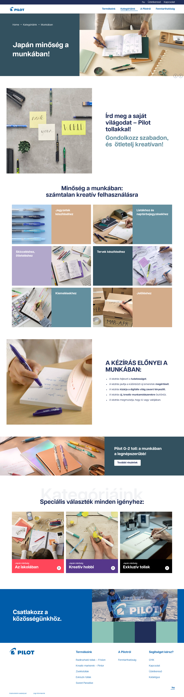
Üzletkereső (155, 671)
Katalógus (154, 677)
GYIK (151, 660)
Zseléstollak (82, 671)
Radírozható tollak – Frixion (91, 660)
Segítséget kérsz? (161, 652)
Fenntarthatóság (165, 9)
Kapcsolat (154, 666)
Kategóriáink (128, 9)
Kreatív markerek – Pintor (90, 666)
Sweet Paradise (84, 683)
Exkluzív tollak (83, 677)
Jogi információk (39, 693)
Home (16, 25)
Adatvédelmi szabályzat (18, 693)
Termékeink (108, 9)
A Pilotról (145, 9)
